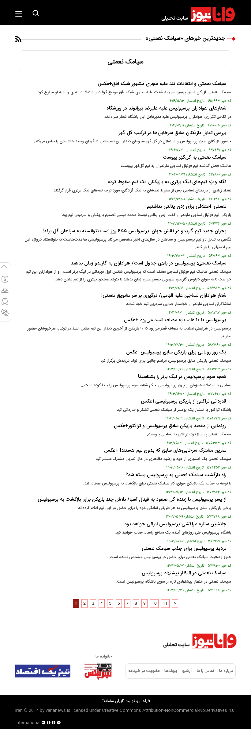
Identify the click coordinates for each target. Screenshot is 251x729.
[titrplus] (98, 671)
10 (154, 603)
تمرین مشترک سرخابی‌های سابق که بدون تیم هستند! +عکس (165, 450)
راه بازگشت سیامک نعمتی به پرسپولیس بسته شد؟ (176, 475)
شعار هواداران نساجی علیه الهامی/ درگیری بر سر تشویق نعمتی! (163, 295)
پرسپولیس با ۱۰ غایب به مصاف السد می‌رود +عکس (175, 320)
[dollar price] (5, 282)
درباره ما (226, 671)
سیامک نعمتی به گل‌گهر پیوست (194, 157)
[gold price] (5, 293)
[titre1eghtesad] (42, 671)
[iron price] (5, 315)
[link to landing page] (195, 14)
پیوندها (170, 671)
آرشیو (187, 671)
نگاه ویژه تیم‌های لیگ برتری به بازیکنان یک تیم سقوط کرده (167, 182)
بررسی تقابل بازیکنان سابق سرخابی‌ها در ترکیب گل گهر (172, 133)
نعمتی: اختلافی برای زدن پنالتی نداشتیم (186, 206)
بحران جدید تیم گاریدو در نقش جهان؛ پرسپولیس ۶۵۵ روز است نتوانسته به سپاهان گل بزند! (134, 231)
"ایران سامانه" (113, 701)
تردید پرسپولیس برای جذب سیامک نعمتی (184, 549)
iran (19, 710)
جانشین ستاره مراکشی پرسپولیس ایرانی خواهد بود (175, 524)
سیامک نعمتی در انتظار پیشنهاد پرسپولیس (184, 573)
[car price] (5, 304)
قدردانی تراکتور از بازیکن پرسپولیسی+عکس (183, 401)
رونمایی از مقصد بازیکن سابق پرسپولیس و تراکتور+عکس (170, 426)
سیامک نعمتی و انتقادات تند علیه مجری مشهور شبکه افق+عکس (162, 84)
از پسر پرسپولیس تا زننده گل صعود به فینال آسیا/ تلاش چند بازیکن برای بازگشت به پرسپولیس (132, 500)
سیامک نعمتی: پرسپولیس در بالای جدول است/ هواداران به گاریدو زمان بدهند (148, 263)
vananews (56, 710)
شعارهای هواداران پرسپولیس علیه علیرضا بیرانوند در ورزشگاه (166, 108)
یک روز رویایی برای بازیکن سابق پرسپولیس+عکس (176, 352)
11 (165, 603)
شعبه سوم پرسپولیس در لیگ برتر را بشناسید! (182, 377)
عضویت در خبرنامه (143, 671)
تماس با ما (205, 671)
